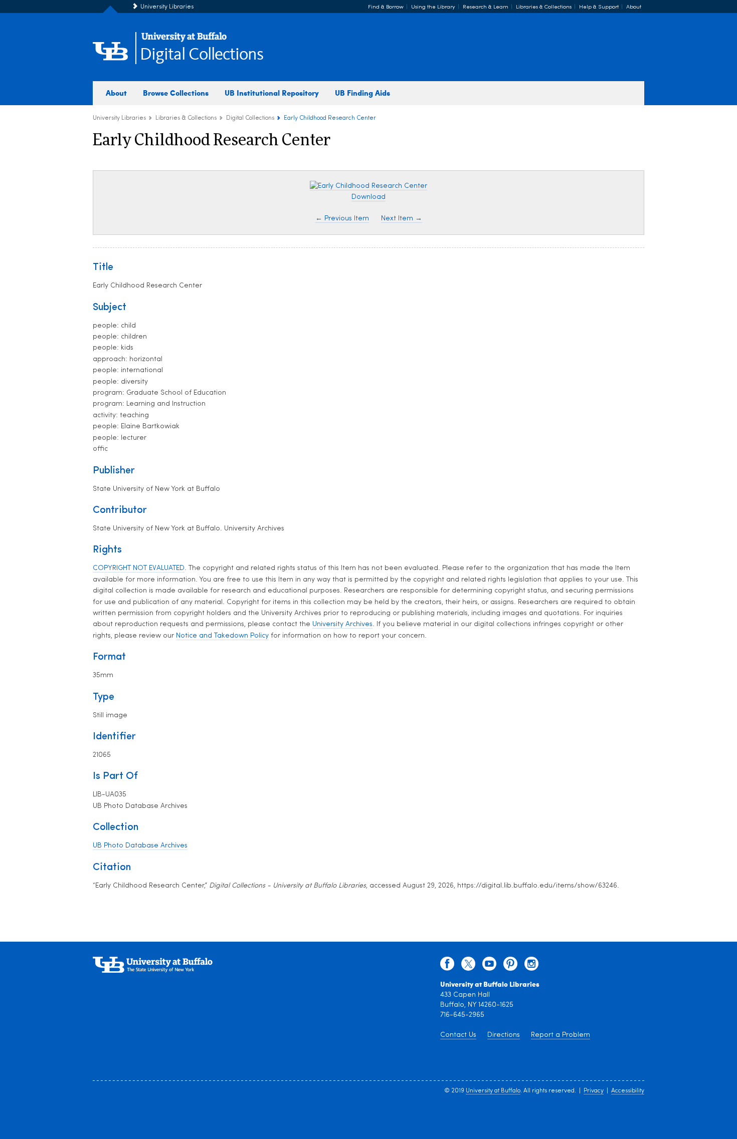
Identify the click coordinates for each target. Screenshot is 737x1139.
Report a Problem (560, 1035)
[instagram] (531, 966)
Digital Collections (201, 55)
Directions (503, 1035)
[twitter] (468, 966)
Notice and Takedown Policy (222, 636)
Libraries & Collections (544, 7)
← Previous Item (342, 218)
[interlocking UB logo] (184, 40)
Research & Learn (485, 7)
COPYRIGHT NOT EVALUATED (139, 568)
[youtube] (489, 966)
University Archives (342, 624)
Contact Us (458, 1035)
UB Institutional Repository (272, 92)
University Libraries (167, 7)
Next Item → (401, 218)
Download (368, 197)
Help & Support (599, 7)
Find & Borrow (386, 7)
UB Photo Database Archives (140, 845)
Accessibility (627, 1091)
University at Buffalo (493, 1091)
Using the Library (433, 7)
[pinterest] (510, 966)
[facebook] (447, 966)
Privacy (594, 1091)
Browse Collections (176, 92)
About (633, 7)
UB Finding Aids (362, 92)
